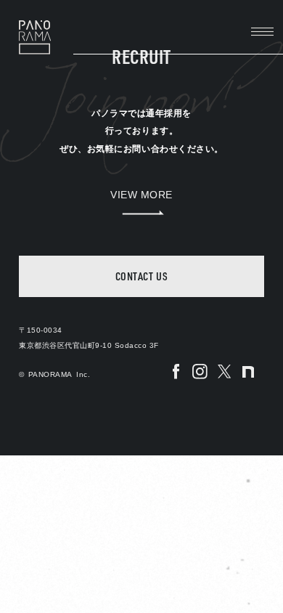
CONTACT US (141, 276)
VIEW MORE (141, 195)
